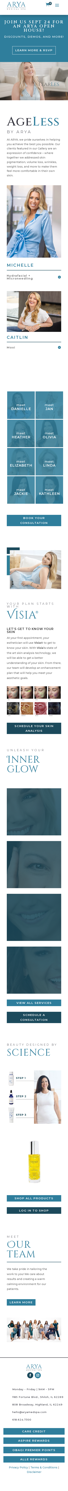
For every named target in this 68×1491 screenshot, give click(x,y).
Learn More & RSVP (34, 50)
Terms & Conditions (43, 1467)
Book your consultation (34, 520)
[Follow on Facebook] (30, 1375)
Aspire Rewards (34, 1440)
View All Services (34, 1003)
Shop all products (34, 1198)
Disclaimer (34, 1472)
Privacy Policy (18, 1467)
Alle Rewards (34, 1459)
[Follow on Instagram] (38, 1375)
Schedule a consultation (34, 1017)
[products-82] (34, 1188)
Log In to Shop (34, 1210)
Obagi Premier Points (34, 1450)
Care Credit (34, 1431)
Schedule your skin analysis (34, 728)
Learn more (21, 1302)
